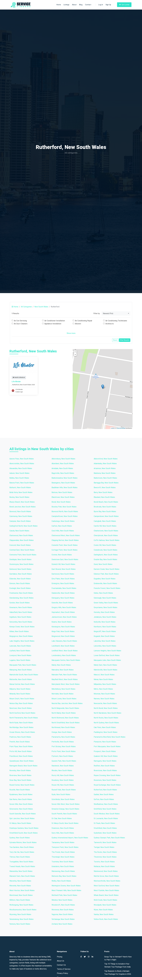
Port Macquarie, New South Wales (107, 746)
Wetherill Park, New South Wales (64, 895)
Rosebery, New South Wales (63, 780)
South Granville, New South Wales (22, 814)
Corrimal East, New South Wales (21, 550)
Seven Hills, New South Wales (21, 804)
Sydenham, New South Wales (105, 833)
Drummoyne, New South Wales (21, 564)
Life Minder (16, 381)
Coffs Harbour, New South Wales (106, 540)
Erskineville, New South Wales (105, 583)
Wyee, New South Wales (103, 910)
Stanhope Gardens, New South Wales (23, 828)
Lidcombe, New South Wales (105, 646)
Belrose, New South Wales (62, 492)
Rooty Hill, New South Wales (63, 775)
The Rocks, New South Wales (105, 852)
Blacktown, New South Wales (63, 497)
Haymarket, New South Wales (63, 612)
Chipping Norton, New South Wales (65, 540)
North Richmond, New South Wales (65, 718)
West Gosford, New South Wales (106, 886)
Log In (100, 5)
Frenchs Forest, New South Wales (107, 588)
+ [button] (75, 351)
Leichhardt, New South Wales (63, 646)
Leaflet (112, 428)
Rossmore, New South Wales (105, 780)
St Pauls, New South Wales (104, 823)
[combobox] (116, 313)
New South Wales (41, 307)
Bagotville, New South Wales (63, 473)
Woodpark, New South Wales (105, 905)
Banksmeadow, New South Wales (64, 478)
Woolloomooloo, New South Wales (22, 910)
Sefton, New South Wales (104, 799)
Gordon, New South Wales (19, 603)
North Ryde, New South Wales (21, 723)
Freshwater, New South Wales (21, 593)
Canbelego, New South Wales (63, 521)
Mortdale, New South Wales (62, 694)
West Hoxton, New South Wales (22, 890)
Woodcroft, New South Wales (63, 905)
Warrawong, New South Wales (63, 871)
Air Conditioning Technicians (116, 321)
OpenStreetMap (121, 428)
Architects (109, 324)
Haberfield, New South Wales (20, 612)
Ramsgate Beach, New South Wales (23, 766)
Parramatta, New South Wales (63, 737)
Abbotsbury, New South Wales (63, 459)
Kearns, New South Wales (62, 622)
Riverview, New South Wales (20, 775)
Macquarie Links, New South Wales (107, 660)
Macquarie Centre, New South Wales (66, 660)
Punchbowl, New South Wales (21, 756)
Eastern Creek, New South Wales (106, 569)
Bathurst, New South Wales (20, 487)
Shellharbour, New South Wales (106, 804)
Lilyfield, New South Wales (19, 651)
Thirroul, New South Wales (19, 857)
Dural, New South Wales (103, 564)
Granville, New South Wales (62, 603)
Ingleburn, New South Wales (20, 617)
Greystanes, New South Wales (105, 607)
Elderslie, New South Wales (20, 579)
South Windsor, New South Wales (107, 814)
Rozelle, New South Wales (19, 790)
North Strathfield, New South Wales (66, 723)
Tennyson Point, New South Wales (65, 847)
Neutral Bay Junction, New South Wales (67, 703)
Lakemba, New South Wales (104, 641)
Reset (115, 340)
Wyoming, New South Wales (20, 914)
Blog (80, 5)
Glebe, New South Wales (103, 593)
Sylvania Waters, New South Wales (22, 842)
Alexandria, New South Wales (20, 468)
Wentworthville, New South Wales (107, 881)
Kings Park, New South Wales (63, 631)
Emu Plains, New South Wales (63, 579)
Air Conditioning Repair (83, 321)
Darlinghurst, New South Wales (106, 555)
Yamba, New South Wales (103, 914)
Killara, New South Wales (19, 631)
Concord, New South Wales (20, 545)
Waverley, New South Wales (20, 881)
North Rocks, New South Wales (106, 718)
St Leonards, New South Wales (106, 818)
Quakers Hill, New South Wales (106, 756)
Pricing (59, 957)
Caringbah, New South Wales (105, 521)
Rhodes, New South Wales (62, 770)
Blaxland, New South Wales (104, 497)
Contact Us (61, 965)
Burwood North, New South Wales (65, 511)
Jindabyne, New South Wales (105, 617)
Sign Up (108, 5)
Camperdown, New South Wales (106, 516)
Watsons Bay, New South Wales (64, 876)
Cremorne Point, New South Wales (22, 555)
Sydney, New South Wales (19, 838)
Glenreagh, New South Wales (105, 598)
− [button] (75, 354)
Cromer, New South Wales (62, 555)
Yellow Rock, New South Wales (106, 919)
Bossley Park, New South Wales (64, 507)
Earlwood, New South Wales (20, 569)
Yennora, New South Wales (19, 924)
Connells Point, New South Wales (65, 545)
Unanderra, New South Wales (63, 866)
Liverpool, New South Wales (20, 655)
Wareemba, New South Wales (20, 871)
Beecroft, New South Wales (105, 487)
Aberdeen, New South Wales (63, 463)
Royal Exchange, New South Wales (107, 785)
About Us (60, 961)
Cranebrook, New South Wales (105, 550)
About (74, 5)
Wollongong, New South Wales (21, 905)
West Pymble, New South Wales (106, 890)
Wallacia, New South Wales (104, 866)
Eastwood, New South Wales (63, 574)
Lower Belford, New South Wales (107, 655)
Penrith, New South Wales (19, 742)
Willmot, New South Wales (19, 900)
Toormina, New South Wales (62, 862)
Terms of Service (63, 969)
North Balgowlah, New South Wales (65, 708)
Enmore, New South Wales (19, 583)
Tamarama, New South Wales (63, 842)
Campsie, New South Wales (20, 521)
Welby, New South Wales (61, 881)
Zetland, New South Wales (62, 924)
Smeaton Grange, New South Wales (65, 809)
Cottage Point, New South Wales (64, 550)
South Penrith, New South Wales (64, 814)
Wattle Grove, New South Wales (106, 876)
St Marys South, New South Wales (65, 823)
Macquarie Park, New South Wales (22, 665)
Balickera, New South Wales (104, 473)
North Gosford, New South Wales (22, 713)
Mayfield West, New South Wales (65, 679)
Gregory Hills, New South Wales (64, 607)
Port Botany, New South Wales (64, 746)
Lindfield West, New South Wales (65, 651)
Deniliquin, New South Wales (20, 559)
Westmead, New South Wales (21, 895)
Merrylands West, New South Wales (66, 684)
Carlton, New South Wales (62, 526)
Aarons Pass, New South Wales (21, 459)
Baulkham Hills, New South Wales (64, 487)
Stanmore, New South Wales (63, 828)
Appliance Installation (52, 324)
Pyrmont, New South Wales (62, 756)
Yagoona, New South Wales (62, 914)
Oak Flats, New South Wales (105, 727)
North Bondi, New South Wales (106, 708)
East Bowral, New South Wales (64, 569)
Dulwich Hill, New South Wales (63, 564)
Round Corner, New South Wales (21, 785)
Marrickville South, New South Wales (23, 675)
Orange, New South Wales (62, 732)
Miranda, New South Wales (19, 694)
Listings (66, 5)
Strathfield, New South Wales (105, 828)
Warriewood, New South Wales (106, 871)
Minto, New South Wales (103, 689)
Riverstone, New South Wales (105, 770)
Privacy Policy (62, 973)
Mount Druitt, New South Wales (21, 699)
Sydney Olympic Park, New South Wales (109, 838)
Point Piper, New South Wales (21, 746)
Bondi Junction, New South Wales (22, 507)
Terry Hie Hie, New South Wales (21, 852)
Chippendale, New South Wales (21, 540)
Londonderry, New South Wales (64, 655)
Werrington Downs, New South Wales (66, 886)
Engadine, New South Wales (104, 579)
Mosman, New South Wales (104, 694)
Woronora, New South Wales (63, 910)
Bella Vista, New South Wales (20, 492)
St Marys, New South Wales (20, 823)
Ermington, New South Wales (63, 583)
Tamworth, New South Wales (105, 842)
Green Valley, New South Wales (106, 603)
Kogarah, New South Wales (104, 636)
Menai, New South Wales (103, 679)
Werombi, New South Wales (20, 886)
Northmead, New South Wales (63, 727)
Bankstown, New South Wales (105, 478)
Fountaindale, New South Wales (64, 588)
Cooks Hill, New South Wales (105, 545)
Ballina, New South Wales (19, 478)
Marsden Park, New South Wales (64, 675)
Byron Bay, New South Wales (105, 511)
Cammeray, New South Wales (20, 516)
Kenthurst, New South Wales (105, 627)
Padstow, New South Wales (20, 737)
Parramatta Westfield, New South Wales (109, 737)
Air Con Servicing (20, 321)
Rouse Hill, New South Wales (63, 785)
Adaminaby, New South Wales (105, 463)
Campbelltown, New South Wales (65, 516)
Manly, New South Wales (61, 665)
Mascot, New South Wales (104, 675)
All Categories (26, 307)
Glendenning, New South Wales (21, 598)
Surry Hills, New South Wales (63, 833)
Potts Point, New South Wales (64, 751)
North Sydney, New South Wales (106, 723)
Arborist (78, 324)
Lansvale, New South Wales (20, 646)
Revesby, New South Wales (20, 770)
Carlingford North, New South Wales (23, 526)
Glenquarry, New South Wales (63, 598)
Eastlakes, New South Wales (20, 574)
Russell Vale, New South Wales (64, 790)
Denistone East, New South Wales (65, 559)
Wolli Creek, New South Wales (105, 900)
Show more (71, 333)
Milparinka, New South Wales (105, 684)
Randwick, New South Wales (63, 766)
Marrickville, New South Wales (105, 670)
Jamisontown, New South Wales (64, 617)
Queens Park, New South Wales (64, 761)
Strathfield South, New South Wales (23, 833)
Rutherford (15, 384)
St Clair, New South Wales (62, 818)
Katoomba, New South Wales (20, 622)
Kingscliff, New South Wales (105, 631)
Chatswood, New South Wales (21, 535)
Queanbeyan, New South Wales (21, 761)
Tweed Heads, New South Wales (22, 866)
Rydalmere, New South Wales (20, 794)
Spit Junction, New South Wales (22, 818)
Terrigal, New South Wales (104, 847)
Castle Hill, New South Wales (105, 526)
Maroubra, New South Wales (63, 670)
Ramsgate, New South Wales (105, 761)
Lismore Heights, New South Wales (107, 651)
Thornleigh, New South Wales (63, 857)
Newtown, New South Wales (20, 708)
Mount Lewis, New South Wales (64, 699)
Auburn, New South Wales (19, 473)
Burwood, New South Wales (20, 511)
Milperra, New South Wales (19, 689)
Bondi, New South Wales (61, 502)
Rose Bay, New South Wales (20, 780)
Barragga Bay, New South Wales (106, 483)
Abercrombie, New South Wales (21, 463)
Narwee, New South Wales (104, 699)
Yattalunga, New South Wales (63, 919)
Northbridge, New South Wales (21, 727)
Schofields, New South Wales (63, 799)
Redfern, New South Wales (104, 766)
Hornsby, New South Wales (104, 612)
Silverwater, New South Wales (21, 809)
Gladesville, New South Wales (63, 593)
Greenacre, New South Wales (20, 607)
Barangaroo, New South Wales (63, 483)
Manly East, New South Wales (105, 665)
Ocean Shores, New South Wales (22, 732)
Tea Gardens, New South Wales (21, 847)
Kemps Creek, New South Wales (22, 627)
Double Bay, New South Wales (105, 559)
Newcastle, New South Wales (105, 703)
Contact (88, 5)
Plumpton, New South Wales (105, 742)
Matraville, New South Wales (20, 679)
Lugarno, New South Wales (19, 660)
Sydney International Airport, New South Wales (70, 838)
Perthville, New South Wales (63, 742)
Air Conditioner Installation (54, 321)
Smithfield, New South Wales (105, 809)
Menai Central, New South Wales (22, 684)
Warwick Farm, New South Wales (22, 876)
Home (58, 5)
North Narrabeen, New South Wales (107, 713)
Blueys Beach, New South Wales (22, 502)
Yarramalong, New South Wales (21, 919)
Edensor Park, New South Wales (106, 574)
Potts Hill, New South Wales (20, 751)
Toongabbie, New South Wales (21, 862)
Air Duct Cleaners (20, 324)
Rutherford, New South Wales (105, 790)
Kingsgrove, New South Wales (21, 636)
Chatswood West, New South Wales (66, 535)
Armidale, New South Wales (62, 468)
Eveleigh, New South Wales (20, 588)
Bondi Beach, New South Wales (106, 502)
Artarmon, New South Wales (105, 468)
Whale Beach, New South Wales (106, 895)
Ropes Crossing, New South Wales (107, 775)
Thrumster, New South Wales (105, 857)
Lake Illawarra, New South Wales (64, 641)
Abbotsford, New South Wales (105, 459)
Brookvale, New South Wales (105, 507)
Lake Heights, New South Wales (21, 641)
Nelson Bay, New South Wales (21, 703)
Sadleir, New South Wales (104, 794)
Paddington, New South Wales (105, 732)
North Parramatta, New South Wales (23, 718)
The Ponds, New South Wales (63, 852)
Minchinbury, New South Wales (63, 689)
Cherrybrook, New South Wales (106, 535)
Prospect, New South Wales (105, 751)
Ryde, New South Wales (61, 794)
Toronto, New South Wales (104, 862)
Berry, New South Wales (103, 492)
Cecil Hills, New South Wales (63, 531)
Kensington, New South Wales (63, 627)
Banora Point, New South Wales (21, 483)
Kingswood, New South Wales (63, 636)
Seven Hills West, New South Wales (66, 804)
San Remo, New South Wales (20, 799)
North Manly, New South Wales (64, 713)
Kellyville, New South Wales (104, 622)
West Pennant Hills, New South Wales (66, 890)
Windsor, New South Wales (62, 900)
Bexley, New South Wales (19, 497)
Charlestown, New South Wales (106, 531)
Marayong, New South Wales (20, 670)
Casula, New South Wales (19, 531)
